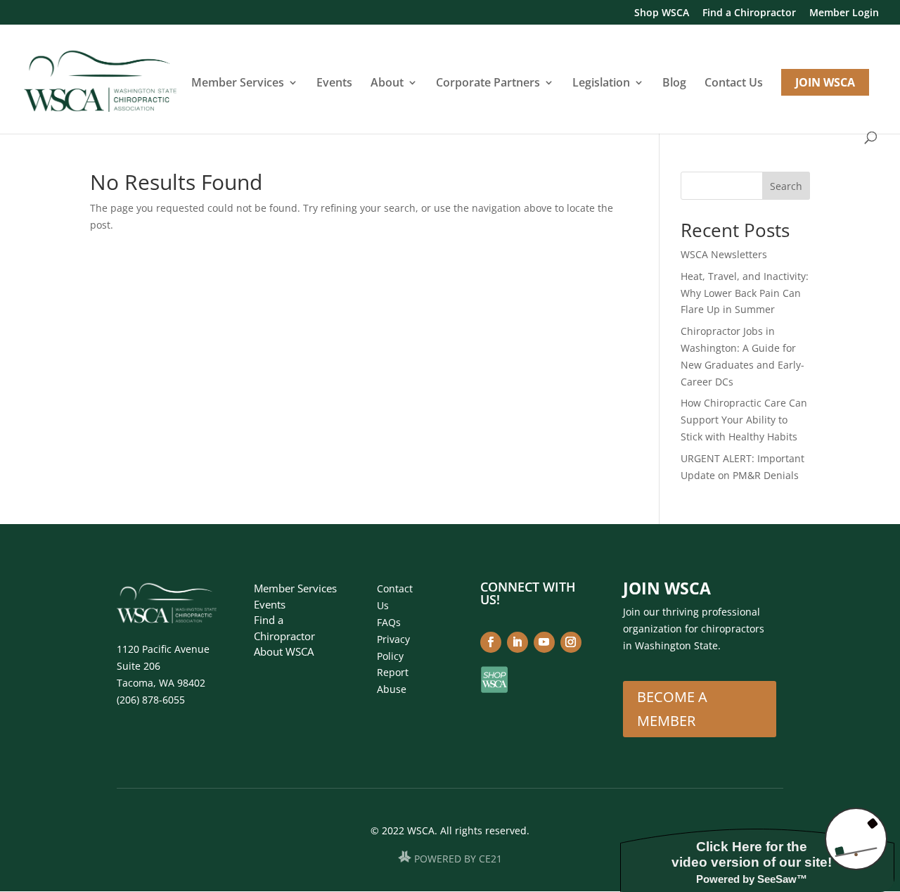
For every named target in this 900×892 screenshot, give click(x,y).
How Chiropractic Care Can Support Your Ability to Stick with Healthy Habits (744, 419)
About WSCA (284, 651)
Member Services (237, 83)
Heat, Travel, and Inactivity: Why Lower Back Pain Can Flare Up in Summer (745, 293)
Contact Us (734, 83)
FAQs (389, 622)
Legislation (601, 83)
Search (786, 186)
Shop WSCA (661, 13)
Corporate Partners (488, 83)
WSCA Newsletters (724, 254)
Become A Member (672, 708)
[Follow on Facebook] (490, 642)
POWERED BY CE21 (458, 858)
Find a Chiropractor (749, 13)
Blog (674, 83)
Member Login (844, 13)
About (387, 83)
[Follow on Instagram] (570, 642)
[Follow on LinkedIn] (517, 642)
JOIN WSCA (825, 82)
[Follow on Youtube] (544, 642)
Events (334, 83)
